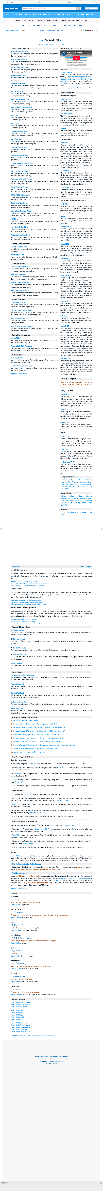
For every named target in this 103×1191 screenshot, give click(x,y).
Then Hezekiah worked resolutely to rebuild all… (27, 602)
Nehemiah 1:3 (62, 878)
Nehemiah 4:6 (86, 878)
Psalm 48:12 (17, 804)
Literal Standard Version (19, 267)
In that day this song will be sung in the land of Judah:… (28, 585)
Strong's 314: (15, 982)
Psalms (12, 30)
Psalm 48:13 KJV (17, 1019)
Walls (62, 489)
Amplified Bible (16, 139)
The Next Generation (19, 648)
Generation (83, 482)
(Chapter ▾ (19, 48)
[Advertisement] (53, 551)
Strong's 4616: (16, 956)
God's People (17, 663)
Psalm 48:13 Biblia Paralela (20, 1025)
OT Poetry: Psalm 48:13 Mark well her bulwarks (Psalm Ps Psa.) (33, 1035)
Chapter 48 (17, 30)
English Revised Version (19, 187)
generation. (64, 81)
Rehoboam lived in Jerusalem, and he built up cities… (29, 604)
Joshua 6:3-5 (65, 143)
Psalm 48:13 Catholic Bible (20, 1032)
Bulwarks (80, 480)
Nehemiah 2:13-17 (74, 878)
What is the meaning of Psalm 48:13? (25, 720)
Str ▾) (27, 48)
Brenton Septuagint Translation (21, 366)
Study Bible (16, 567)
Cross (46, 44)
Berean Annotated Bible (19, 147)
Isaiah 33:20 (64, 244)
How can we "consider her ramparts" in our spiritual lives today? (34, 724)
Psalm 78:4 (64, 204)
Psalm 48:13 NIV (17, 1010)
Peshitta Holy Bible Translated (21, 346)
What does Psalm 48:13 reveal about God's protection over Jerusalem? (37, 742)
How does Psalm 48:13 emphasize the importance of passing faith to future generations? (43, 745)
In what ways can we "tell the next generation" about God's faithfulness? (37, 735)
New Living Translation (19, 59)
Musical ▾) (78, 48)
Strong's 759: (15, 943)
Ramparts (63, 487)
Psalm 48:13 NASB (17, 1017)
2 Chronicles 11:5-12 (67, 188)
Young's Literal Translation (20, 283)
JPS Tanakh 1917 (17, 358)
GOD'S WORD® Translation (20, 195)
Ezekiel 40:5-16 (66, 326)
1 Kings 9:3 (64, 301)
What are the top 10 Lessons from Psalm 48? (29, 752)
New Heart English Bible (19, 227)
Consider (63, 482)
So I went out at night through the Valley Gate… (26, 582)
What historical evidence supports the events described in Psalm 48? (36, 749)
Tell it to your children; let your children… (24, 621)
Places (89, 484)
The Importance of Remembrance (22, 675)
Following (75, 482)
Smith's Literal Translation (20, 291)
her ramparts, (80, 77)
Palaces (83, 484)
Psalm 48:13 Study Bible (19, 1023)
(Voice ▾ (72, 48)
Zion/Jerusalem (18, 630)
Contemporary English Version (21, 179)
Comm (57, 44)
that (69, 79)
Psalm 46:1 (63, 768)
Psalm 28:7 (19, 782)
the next (88, 79)
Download (88, 88)
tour (87, 77)
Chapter (89, 567)
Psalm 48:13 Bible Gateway (20, 1004)
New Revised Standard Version (22, 326)
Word (66, 489)
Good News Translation (19, 203)
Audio (41, 44)
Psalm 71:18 (64, 437)
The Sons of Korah (18, 639)
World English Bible (18, 255)
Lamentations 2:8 (66, 114)
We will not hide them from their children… (25, 619)
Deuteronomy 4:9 (66, 227)
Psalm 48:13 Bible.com (19, 1007)
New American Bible (18, 318)
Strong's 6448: (16, 930)
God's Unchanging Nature (19, 702)
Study (52, 44)
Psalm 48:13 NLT (17, 1013)
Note (77, 484)
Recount (71, 487)
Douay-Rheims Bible (18, 302)
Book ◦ (83, 567)
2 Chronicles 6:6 (66, 316)
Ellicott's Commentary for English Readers (26, 864)
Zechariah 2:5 (18, 774)
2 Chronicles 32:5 (66, 171)
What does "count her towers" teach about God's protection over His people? (39, 727)
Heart (90, 482)
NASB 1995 (15, 115)
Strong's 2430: (16, 917)
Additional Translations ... (19, 374)
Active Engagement (17, 709)
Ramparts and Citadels (20, 655)
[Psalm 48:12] (2, 534)
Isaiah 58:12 (64, 395)
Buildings (63, 480)
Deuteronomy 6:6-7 (41, 829)
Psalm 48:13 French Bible (20, 1030)
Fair (69, 482)
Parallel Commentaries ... (19, 888)
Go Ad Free (4, 1182)
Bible (7, 30)
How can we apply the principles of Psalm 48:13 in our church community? (38, 738)
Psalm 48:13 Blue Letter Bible (21, 1002)
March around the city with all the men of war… (26, 600)
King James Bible (17, 91)
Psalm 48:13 (32, 764)
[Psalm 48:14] (100, 534)
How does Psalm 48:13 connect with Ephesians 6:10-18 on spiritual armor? (38, 731)
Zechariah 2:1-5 (65, 358)
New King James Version (20, 99)
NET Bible (14, 219)
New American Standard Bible (21, 107)
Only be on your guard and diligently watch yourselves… (28, 623)
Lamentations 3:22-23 (36, 813)
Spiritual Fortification (18, 693)
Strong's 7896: (16, 905)
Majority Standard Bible (19, 247)
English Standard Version (19, 67)
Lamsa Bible (15, 338)
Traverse (84, 487)
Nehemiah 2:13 (65, 99)
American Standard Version (20, 171)
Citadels (89, 480)
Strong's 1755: (16, 994)
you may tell (77, 79)
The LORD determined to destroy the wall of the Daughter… (29, 583)
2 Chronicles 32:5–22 (62, 801)
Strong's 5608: (16, 969)
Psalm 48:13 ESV (17, 1015)
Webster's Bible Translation (20, 235)
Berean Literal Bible (18, 83)
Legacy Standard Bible (19, 131)
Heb (62, 44)
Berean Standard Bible (18, 75)
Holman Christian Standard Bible (22, 163)
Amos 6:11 (58, 881)
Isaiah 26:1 (64, 128)
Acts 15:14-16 (65, 422)
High (62, 484)
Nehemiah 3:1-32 (66, 275)
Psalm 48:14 (28, 843)
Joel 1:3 (63, 216)
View (90, 487)
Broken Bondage (66, 72)
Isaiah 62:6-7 (65, 259)
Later (67, 484)
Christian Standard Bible (19, 155)
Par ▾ (24, 48)
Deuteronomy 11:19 (67, 462)
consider (71, 77)
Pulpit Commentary (18, 873)
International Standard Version (21, 211)
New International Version (20, 52)
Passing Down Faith (18, 684)
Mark (72, 484)
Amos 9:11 (64, 409)
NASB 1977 (15, 123)
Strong (77, 487)
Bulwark (72, 480)
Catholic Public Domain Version (22, 310)
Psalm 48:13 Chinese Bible (20, 1027)
